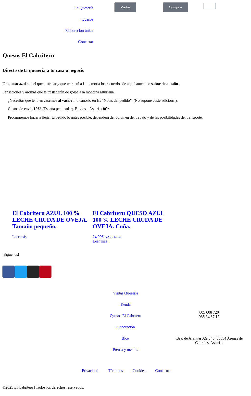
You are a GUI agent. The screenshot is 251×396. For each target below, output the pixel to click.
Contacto (162, 371)
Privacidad (90, 371)
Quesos (87, 19)
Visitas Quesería (125, 293)
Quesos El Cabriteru (125, 316)
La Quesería (83, 8)
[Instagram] (33, 272)
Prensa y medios (125, 349)
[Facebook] (8, 272)
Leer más (19, 237)
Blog (125, 338)
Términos (115, 371)
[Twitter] (21, 272)
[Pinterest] (45, 272)
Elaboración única (79, 30)
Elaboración (125, 327)
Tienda (125, 304)
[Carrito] (209, 6)
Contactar (85, 42)
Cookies (139, 371)
